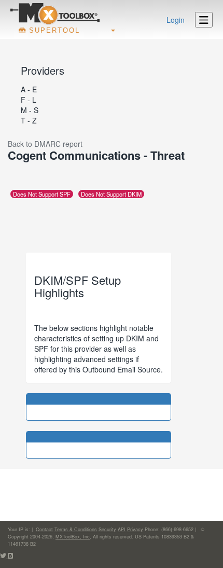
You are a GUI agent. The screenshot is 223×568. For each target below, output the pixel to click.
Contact (44, 529)
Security (107, 529)
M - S (29, 110)
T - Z (29, 120)
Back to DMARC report (45, 143)
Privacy (135, 529)
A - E (29, 89)
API (122, 529)
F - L (28, 99)
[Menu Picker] (204, 19)
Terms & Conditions (75, 529)
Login (175, 20)
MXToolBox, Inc (72, 536)
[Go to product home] (55, 13)
